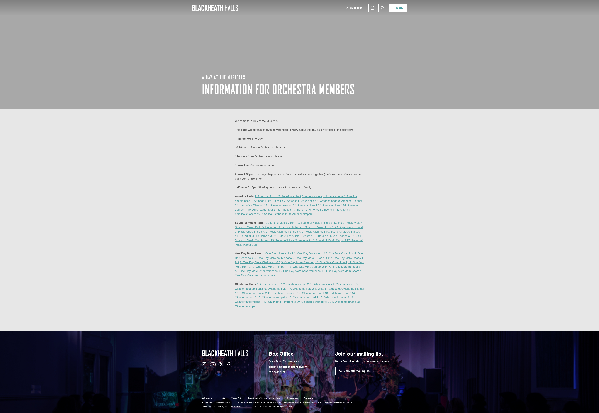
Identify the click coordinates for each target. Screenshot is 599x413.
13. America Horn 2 (330, 205)
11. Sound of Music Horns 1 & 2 (255, 236)
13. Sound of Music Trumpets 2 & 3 (335, 236)
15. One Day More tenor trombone (256, 271)
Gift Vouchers (292, 397)
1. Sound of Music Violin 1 (281, 222)
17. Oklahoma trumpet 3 (334, 297)
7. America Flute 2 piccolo (300, 201)
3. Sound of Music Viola (346, 222)
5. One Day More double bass (273, 258)
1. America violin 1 (266, 196)
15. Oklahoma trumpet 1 (272, 297)
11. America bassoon (279, 205)
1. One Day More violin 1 (277, 253)
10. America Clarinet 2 (251, 205)
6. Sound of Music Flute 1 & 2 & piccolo (327, 227)
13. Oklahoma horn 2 (338, 293)
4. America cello (333, 196)
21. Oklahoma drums (343, 302)
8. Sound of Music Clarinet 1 (272, 231)
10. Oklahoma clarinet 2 (252, 293)
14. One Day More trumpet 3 (342, 266)
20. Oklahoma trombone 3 (313, 302)
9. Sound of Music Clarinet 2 (308, 231)
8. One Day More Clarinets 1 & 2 (260, 262)
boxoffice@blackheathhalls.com (288, 367)
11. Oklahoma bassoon (282, 293)
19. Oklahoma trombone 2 (279, 302)
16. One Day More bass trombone (299, 271)
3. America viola (312, 196)
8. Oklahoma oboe (326, 288)
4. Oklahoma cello (344, 284)
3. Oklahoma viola (320, 284)
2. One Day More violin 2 (309, 253)
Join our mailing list (357, 371)
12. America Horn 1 (305, 205)
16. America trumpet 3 (290, 209)
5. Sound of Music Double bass (282, 227)
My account (356, 8)
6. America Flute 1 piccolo (267, 201)
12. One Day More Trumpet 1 (269, 266)
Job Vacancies (208, 397)
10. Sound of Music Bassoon (344, 231)
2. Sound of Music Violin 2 (314, 222)
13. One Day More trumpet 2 (306, 266)
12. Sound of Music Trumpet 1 (294, 236)
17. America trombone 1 (319, 209)
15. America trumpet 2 (261, 209)
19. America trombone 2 (272, 214)
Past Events (309, 397)
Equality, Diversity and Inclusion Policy (264, 397)
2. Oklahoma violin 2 (296, 284)
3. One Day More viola (340, 253)
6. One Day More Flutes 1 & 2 (311, 258)
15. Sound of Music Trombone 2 (291, 240)
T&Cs (222, 397)
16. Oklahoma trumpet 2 (303, 297)
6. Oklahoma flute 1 (276, 288)
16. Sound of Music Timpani (329, 240)
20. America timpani (300, 214)
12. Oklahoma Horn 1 (310, 293)
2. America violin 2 (289, 196)
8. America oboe (327, 201)
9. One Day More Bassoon (297, 262)
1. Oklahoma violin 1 (269, 284)
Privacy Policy (237, 397)
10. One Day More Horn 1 (331, 262)
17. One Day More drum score (340, 271)
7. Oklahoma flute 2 (302, 288)
